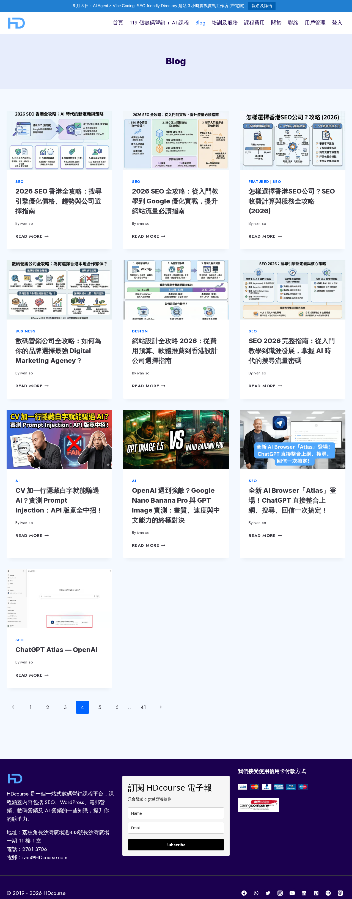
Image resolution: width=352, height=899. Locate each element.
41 (143, 707)
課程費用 (254, 22)
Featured (259, 181)
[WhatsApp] (256, 893)
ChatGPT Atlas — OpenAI (56, 650)
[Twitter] (268, 893)
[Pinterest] (316, 893)
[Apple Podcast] (340, 893)
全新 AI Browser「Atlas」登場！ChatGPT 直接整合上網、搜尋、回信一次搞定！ (292, 500)
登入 (337, 22)
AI (17, 480)
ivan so (26, 223)
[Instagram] (280, 893)
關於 (276, 22)
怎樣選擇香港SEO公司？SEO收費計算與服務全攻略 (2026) (292, 201)
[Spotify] (328, 893)
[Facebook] (244, 893)
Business (25, 331)
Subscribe (176, 844)
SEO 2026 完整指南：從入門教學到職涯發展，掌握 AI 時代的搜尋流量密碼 (292, 351)
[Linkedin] (304, 893)
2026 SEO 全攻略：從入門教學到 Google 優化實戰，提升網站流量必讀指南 (175, 201)
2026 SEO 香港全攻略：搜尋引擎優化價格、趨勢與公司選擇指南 (58, 201)
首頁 (118, 22)
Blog (200, 22)
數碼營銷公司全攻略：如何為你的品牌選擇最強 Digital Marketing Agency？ (58, 351)
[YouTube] (292, 893)
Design (140, 331)
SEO (19, 181)
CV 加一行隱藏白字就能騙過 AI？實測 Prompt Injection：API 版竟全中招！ (59, 500)
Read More (32, 236)
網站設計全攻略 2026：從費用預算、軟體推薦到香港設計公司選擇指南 (175, 351)
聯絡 (293, 22)
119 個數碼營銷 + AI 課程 (159, 22)
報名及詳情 (262, 5)
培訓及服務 (225, 22)
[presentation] (59, 140)
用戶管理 (315, 22)
